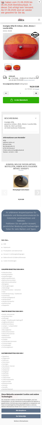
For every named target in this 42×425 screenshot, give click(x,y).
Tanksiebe (5, 374)
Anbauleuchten (7, 272)
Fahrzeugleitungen (8, 286)
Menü (3, 3)
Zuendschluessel (7, 389)
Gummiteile (6, 295)
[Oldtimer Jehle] (21, 20)
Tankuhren (5, 376)
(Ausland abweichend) (29, 80)
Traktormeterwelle (8, 379)
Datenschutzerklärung (33, 406)
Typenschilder (6, 381)
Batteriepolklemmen (8, 278)
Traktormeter (6, 377)
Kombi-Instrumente (8, 314)
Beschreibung (11, 118)
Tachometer (6, 368)
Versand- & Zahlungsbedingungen (13, 254)
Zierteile (5, 385)
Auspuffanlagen (7, 276)
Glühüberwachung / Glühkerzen (12, 294)
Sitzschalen (5, 362)
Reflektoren (5, 335)
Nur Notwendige (21, 416)
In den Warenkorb (21, 100)
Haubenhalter (6, 299)
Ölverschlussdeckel (8, 334)
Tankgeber (5, 372)
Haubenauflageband (8, 297)
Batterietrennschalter (9, 280)
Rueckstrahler (6, 337)
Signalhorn (5, 356)
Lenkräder (5, 328)
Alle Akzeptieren (21, 410)
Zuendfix (5, 387)
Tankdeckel (5, 370)
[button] (6, 93)
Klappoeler (5, 305)
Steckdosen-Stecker (8, 366)
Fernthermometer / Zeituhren (11, 290)
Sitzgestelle (6, 358)
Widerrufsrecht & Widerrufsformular (14, 257)
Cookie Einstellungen (9, 261)
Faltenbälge (6, 288)
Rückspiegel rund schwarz (21, 190)
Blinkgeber (5, 284)
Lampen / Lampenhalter (9, 326)
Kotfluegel (5, 318)
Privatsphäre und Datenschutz (12, 251)
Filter (4, 292)
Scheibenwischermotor (9, 341)
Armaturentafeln (7, 274)
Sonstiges (5, 364)
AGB (4, 244)
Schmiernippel (6, 343)
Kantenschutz (6, 303)
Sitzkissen (5, 360)
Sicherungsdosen (7, 347)
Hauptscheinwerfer (8, 301)
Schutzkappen (6, 345)
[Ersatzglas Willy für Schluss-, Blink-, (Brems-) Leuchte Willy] (21, 46)
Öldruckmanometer (8, 332)
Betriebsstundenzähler (9, 282)
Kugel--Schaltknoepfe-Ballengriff (12, 320)
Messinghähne (6, 330)
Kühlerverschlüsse (8, 324)
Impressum (6, 247)
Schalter (5, 339)
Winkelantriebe (7, 383)
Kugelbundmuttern (8, 322)
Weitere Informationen (21, 421)
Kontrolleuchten (7, 316)
